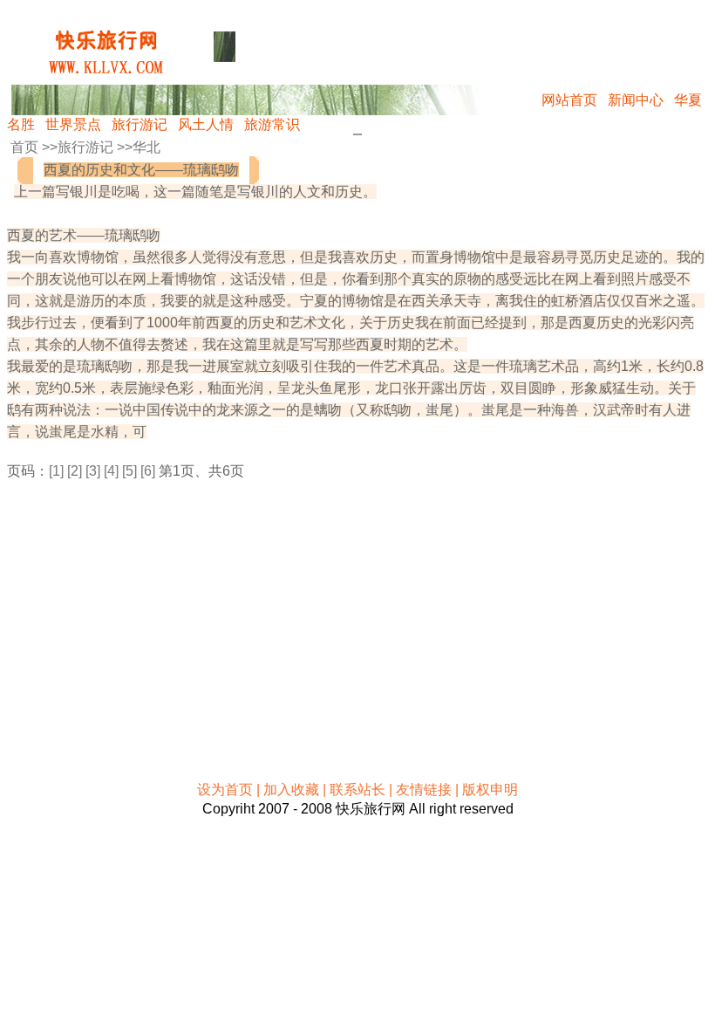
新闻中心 (636, 100)
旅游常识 (272, 124)
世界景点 (73, 124)
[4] (111, 471)
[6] (147, 471)
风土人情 (206, 124)
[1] (56, 471)
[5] (129, 471)
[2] (74, 471)
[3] (92, 471)
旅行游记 (139, 124)
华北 (146, 147)
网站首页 (569, 100)
